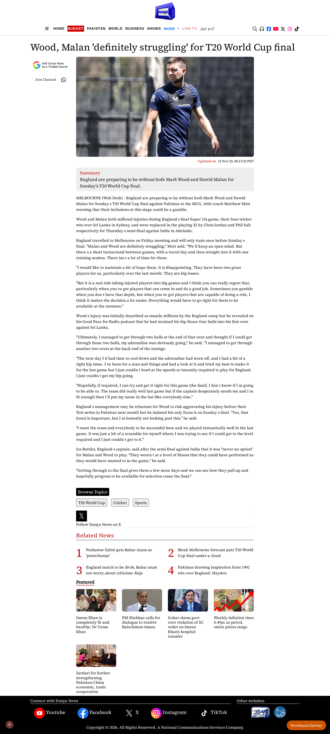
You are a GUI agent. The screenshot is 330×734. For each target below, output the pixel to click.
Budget (76, 28)
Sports (141, 502)
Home (59, 28)
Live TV (189, 28)
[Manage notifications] (9, 724)
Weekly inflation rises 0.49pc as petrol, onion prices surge (234, 622)
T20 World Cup (91, 502)
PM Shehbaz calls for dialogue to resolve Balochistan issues (141, 622)
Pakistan (96, 28)
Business (134, 28)
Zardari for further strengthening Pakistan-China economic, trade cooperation (93, 682)
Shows (154, 28)
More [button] (170, 29)
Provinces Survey (306, 725)
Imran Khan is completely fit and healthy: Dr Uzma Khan (92, 624)
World (115, 28)
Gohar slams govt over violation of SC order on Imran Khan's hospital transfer (186, 627)
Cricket (120, 502)
